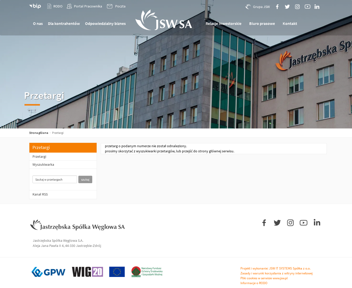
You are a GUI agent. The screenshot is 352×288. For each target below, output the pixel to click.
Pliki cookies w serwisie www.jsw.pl (264, 278)
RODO (57, 6)
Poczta (120, 6)
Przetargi (39, 156)
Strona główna (38, 133)
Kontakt (290, 23)
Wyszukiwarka (43, 164)
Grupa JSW (261, 6)
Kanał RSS (40, 194)
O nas (38, 23)
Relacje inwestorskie (223, 23)
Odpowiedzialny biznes (105, 23)
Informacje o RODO (253, 283)
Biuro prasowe (262, 23)
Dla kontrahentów (64, 23)
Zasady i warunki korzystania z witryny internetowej (276, 273)
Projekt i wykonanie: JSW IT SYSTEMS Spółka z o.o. (275, 268)
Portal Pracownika (88, 6)
